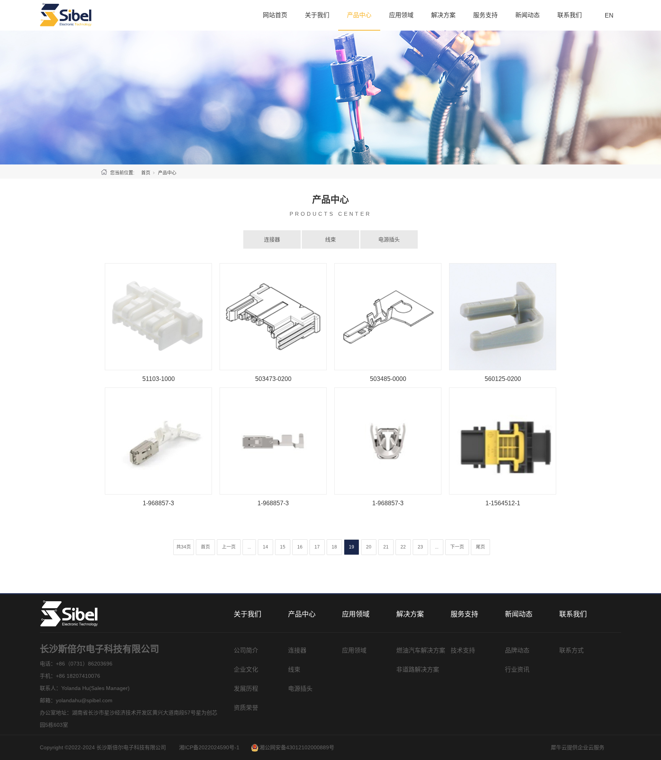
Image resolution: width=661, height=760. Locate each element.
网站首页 (275, 15)
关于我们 (317, 15)
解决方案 (443, 15)
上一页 (229, 547)
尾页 (480, 547)
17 (317, 547)
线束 (330, 239)
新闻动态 (527, 15)
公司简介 (246, 650)
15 (282, 547)
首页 (145, 173)
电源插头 (389, 239)
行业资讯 (517, 669)
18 (334, 547)
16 (300, 547)
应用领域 (401, 15)
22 (403, 547)
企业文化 (246, 669)
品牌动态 (517, 650)
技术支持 (463, 650)
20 (368, 547)
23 (420, 547)
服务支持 (485, 15)
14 (265, 547)
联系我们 (569, 15)
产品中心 (359, 15)
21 (386, 547)
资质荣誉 (246, 708)
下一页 (457, 547)
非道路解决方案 (417, 669)
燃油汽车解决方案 (420, 650)
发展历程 (246, 688)
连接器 (272, 239)
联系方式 (571, 650)
